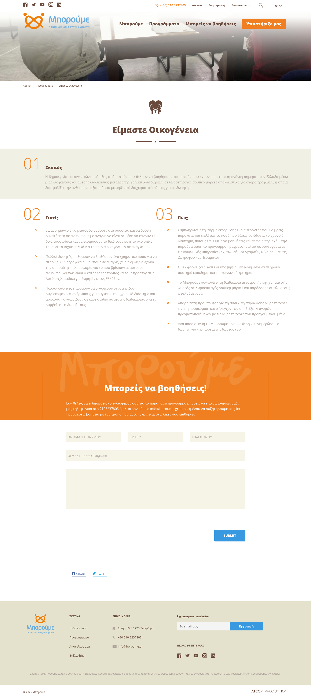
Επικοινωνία (240, 5)
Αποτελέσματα (79, 646)
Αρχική (27, 85)
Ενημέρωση (216, 5)
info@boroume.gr (130, 646)
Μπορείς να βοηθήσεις (211, 24)
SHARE (80, 574)
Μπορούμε (131, 24)
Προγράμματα (164, 24)
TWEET (101, 574)
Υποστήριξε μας (263, 24)
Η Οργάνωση (78, 628)
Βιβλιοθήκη (77, 655)
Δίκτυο (197, 5)
